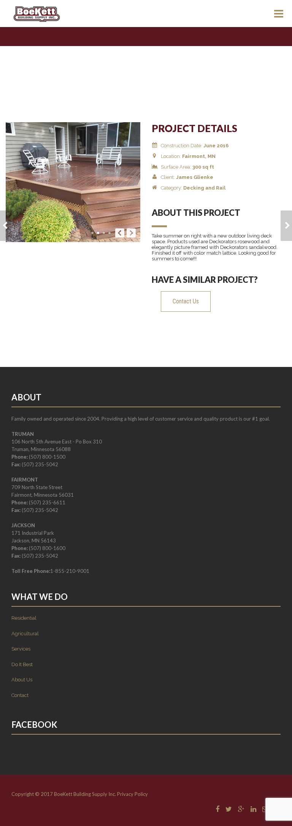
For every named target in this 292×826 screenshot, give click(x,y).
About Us (21, 679)
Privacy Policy (132, 794)
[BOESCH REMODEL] (5, 225)
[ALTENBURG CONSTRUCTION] (286, 225)
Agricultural (25, 633)
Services (20, 649)
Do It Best (22, 664)
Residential (23, 618)
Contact (20, 695)
